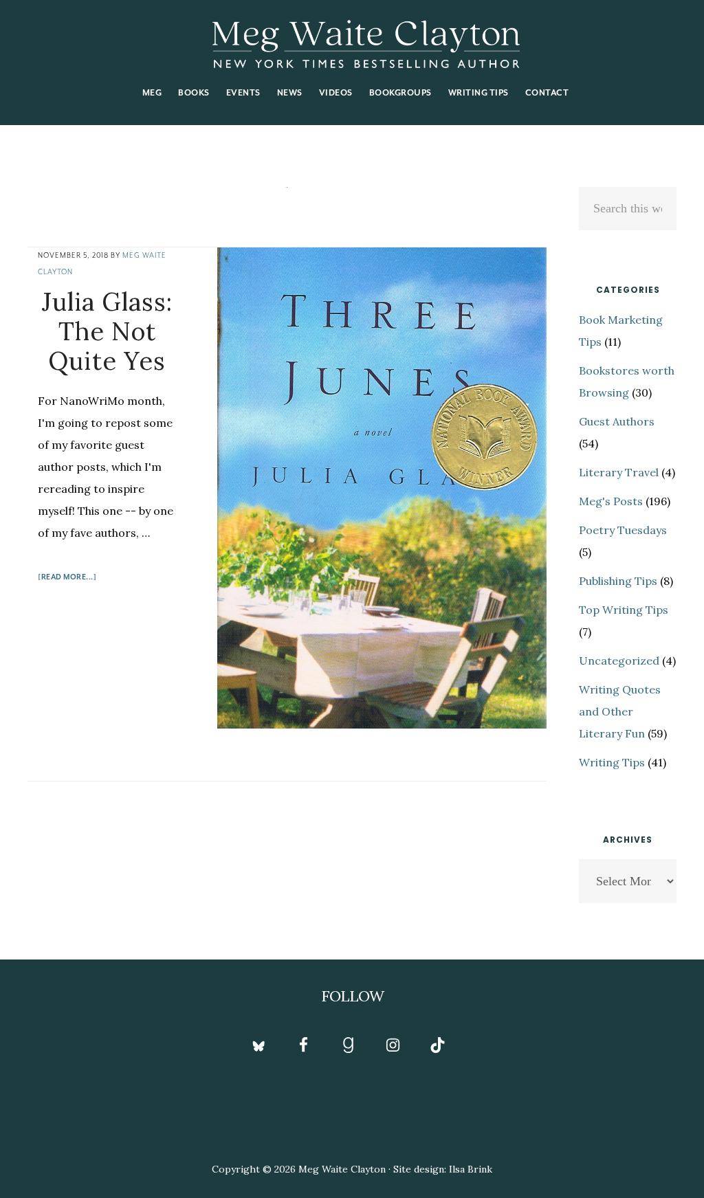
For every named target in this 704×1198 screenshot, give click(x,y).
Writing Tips (612, 762)
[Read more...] (67, 579)
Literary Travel (619, 472)
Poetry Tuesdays (623, 530)
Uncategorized (619, 660)
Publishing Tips (618, 581)
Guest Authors (616, 421)
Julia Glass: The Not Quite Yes (107, 331)
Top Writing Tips (623, 610)
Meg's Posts (611, 501)
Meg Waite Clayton (365, 44)
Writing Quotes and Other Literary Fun (620, 711)
